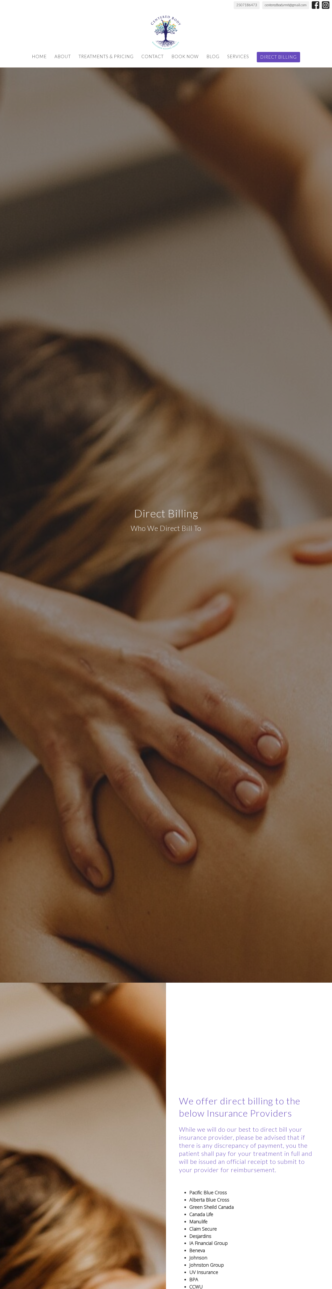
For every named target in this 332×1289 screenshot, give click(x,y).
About (62, 56)
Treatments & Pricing (106, 56)
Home (39, 56)
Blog (212, 56)
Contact (152, 56)
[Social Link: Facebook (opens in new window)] (315, 5)
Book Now (185, 56)
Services (238, 56)
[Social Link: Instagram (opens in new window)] (325, 5)
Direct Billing (278, 57)
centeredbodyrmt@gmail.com (286, 5)
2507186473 (246, 5)
